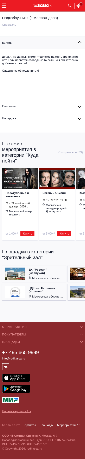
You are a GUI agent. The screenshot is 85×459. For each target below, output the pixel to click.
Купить (27, 233)
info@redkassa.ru (13, 358)
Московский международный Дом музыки (56, 208)
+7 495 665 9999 (20, 352)
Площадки (46, 425)
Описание (9, 106)
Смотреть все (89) (70, 152)
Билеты (7, 42)
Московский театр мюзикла (20, 213)
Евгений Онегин (54, 193)
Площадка (9, 118)
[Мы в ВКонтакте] (5, 366)
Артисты (30, 425)
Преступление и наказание (17, 194)
